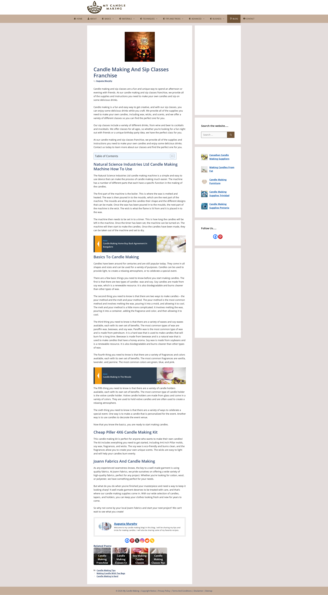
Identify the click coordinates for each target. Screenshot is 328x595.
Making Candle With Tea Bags (111, 573)
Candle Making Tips (106, 570)
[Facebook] (127, 540)
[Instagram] (142, 540)
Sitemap (208, 590)
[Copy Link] (152, 540)
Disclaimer (198, 590)
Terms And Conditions (182, 590)
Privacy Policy (164, 590)
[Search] (230, 135)
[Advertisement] (194, 7)
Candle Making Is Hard (107, 576)
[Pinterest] (132, 540)
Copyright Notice (148, 590)
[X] (137, 540)
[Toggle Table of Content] (171, 156)
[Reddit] (147, 540)
